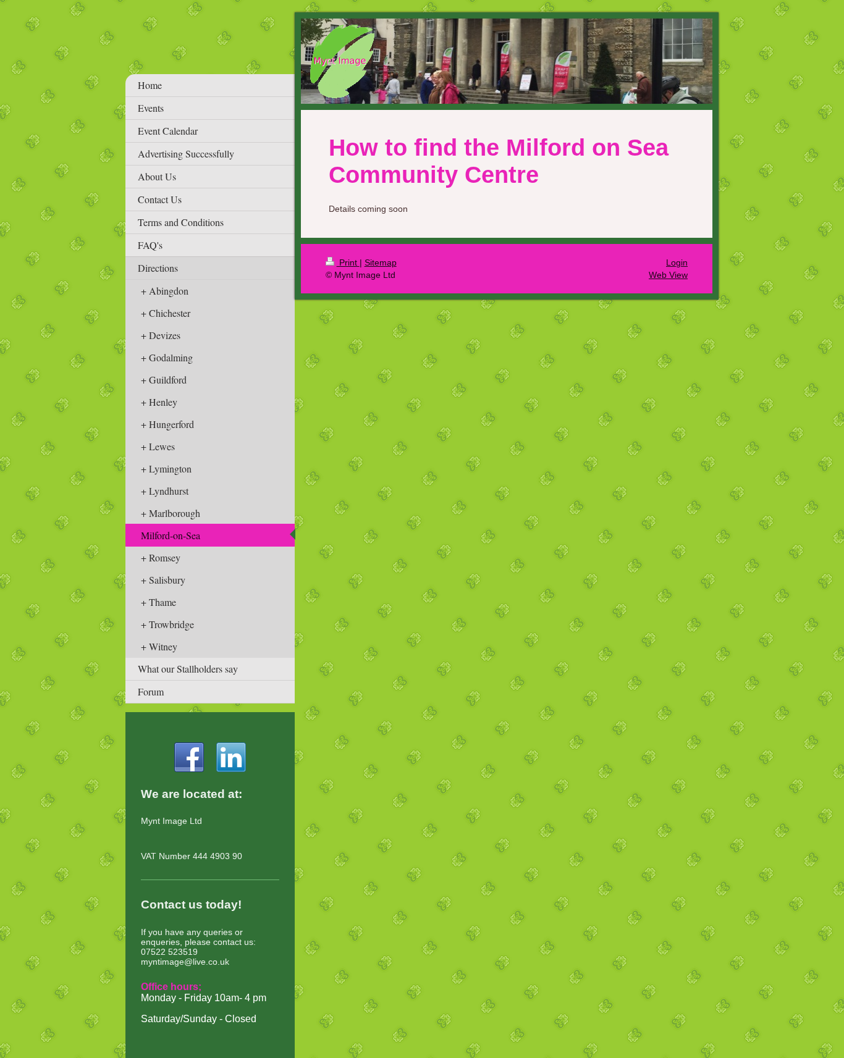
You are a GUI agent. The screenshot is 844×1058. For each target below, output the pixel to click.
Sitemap (381, 262)
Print (348, 262)
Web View (668, 275)
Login (677, 262)
